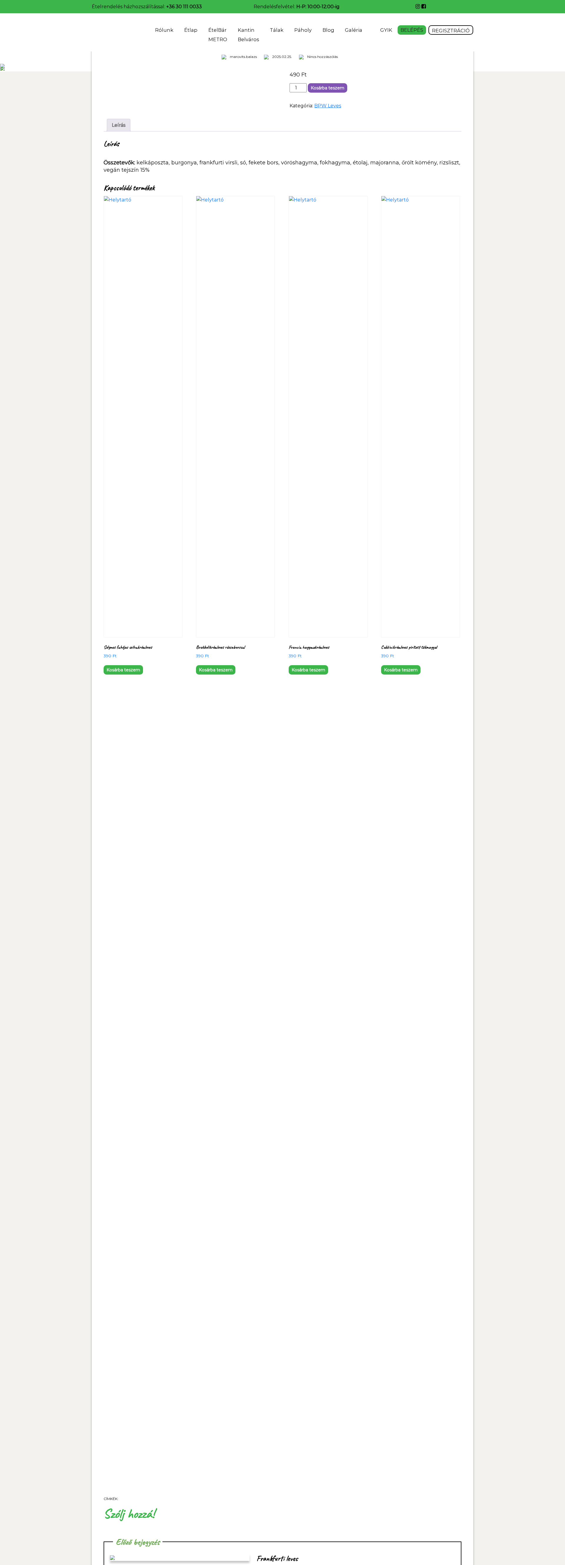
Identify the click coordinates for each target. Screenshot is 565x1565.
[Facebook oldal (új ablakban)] (423, 6)
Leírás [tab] (118, 125)
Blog (328, 30)
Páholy (303, 30)
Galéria (354, 30)
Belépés (412, 30)
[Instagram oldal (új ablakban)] (418, 6)
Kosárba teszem (327, 88)
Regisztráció (451, 31)
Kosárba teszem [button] (123, 670)
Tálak (276, 30)
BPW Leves (327, 106)
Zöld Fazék (108, 32)
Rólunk (164, 30)
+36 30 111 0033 (184, 6)
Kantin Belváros (248, 34)
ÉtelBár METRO (217, 34)
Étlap (190, 30)
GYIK (386, 30)
